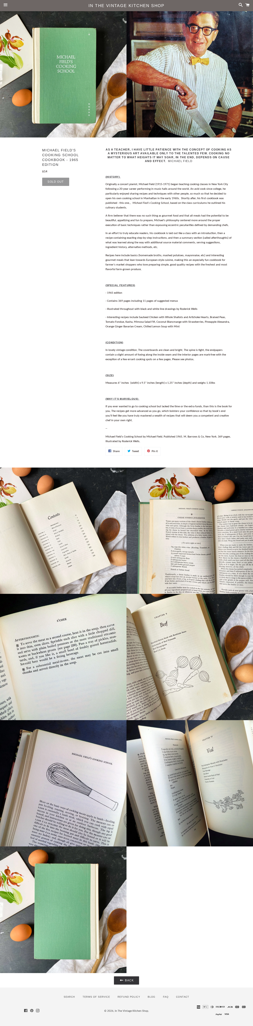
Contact (182, 996)
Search (69, 996)
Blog (151, 996)
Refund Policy (129, 996)
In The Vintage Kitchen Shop (126, 5)
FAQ (165, 996)
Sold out (56, 181)
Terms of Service (96, 996)
